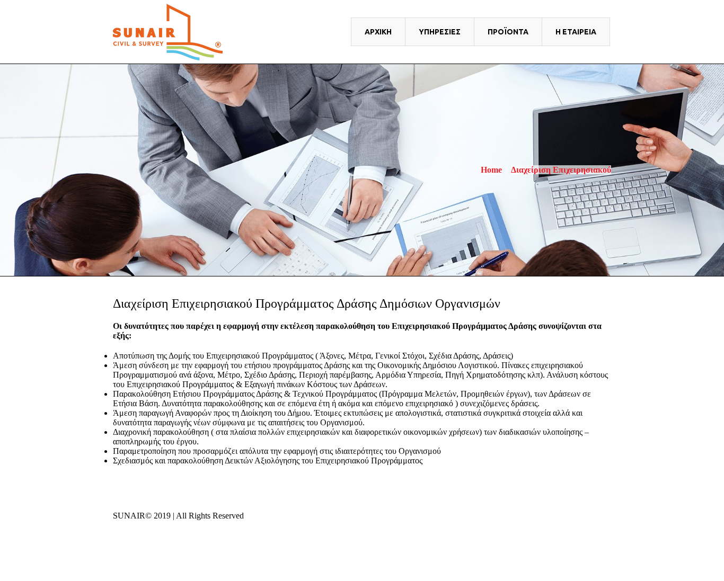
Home (491, 169)
